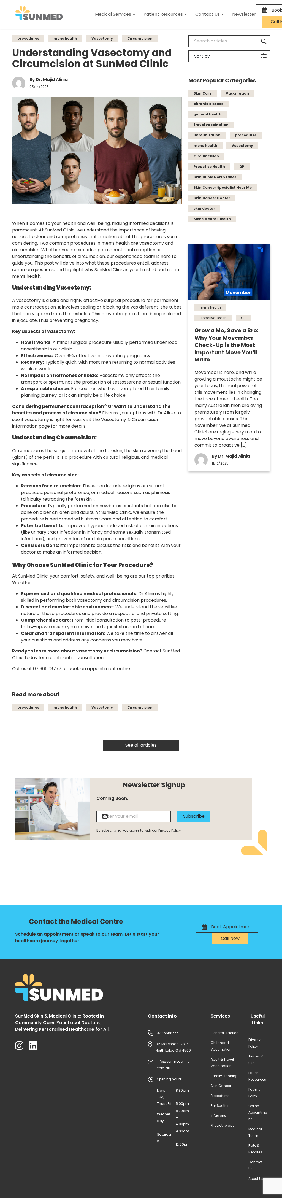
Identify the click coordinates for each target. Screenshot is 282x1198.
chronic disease (208, 103)
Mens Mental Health (212, 219)
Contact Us (255, 1165)
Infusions (218, 1115)
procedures (28, 38)
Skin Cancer (221, 1085)
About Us (255, 1178)
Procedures (220, 1095)
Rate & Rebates (255, 1148)
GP (241, 166)
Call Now (230, 938)
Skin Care (203, 93)
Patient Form (254, 1092)
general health (207, 114)
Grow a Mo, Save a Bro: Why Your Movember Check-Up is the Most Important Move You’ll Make (226, 345)
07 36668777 (47, 668)
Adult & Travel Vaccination (222, 1062)
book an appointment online (99, 668)
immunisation (207, 135)
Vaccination (237, 93)
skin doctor (204, 208)
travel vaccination (211, 124)
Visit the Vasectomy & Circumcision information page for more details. (85, 422)
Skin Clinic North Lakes (215, 177)
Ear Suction (220, 1105)
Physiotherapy (222, 1125)
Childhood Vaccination (221, 1046)
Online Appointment (257, 1112)
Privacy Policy (169, 830)
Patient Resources (257, 1076)
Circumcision (140, 38)
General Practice (224, 1032)
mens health (65, 38)
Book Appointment (231, 927)
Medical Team (255, 1132)
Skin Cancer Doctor (212, 198)
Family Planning (224, 1075)
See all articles (141, 745)
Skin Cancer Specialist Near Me (223, 187)
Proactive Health (209, 166)
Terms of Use (255, 1059)
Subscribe (194, 816)
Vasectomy (102, 38)
